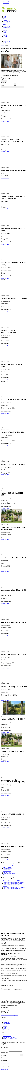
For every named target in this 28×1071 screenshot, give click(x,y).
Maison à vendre (7, 871)
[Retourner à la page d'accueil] (10, 13)
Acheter (5, 16)
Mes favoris (6, 3)
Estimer (5, 18)
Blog (4, 24)
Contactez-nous (6, 27)
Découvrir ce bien (5, 121)
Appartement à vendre (8, 865)
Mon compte (6, 1)
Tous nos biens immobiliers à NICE (11, 880)
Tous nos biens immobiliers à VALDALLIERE (14, 887)
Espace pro (15, 1015)
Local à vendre (6, 869)
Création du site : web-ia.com (10, 1038)
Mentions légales (7, 1036)
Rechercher (3, 82)
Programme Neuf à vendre (9, 873)
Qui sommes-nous (7, 1019)
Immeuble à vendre (7, 868)
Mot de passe (4, 1055)
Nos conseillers (6, 21)
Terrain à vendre (7, 874)
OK (15, 84)
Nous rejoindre (6, 26)
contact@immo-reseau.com (7, 1015)
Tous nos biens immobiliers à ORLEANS (12, 883)
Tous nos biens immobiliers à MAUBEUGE (13, 882)
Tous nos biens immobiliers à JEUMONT (12, 888)
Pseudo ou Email (4, 1052)
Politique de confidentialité (9, 1037)
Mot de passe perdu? (5, 1063)
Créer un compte (4, 1069)
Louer (4, 17)
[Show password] (21, 1055)
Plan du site (6, 1034)
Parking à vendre (7, 872)
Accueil (2, 45)
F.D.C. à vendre (7, 867)
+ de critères (3, 81)
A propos (5, 22)
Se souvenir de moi (6, 1058)
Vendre (5, 20)
